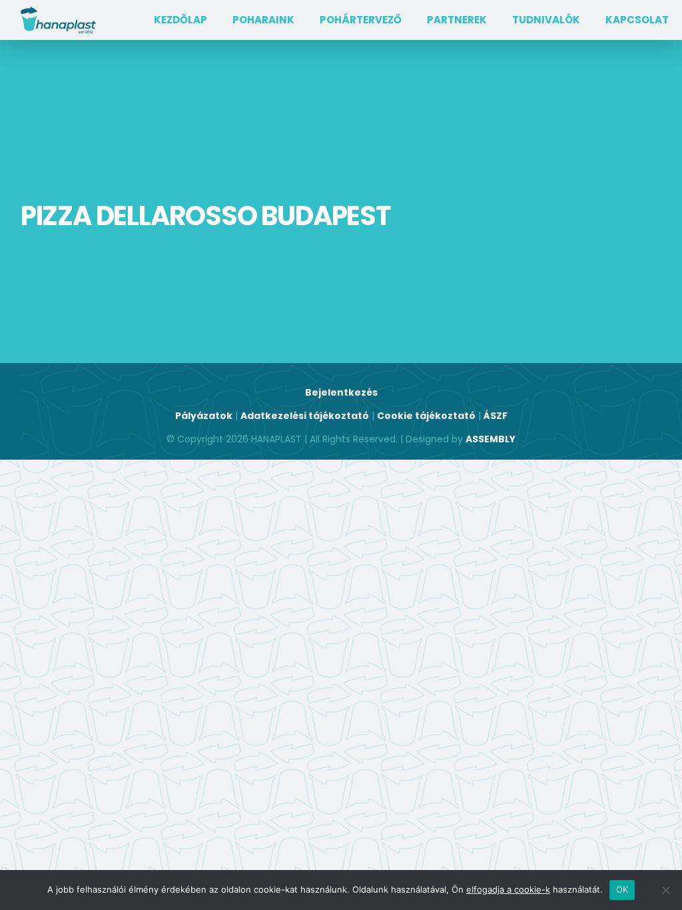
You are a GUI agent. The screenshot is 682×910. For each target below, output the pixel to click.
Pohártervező (361, 20)
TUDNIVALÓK (546, 20)
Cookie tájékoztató (426, 415)
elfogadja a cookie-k (508, 889)
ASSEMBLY (490, 439)
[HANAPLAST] (58, 20)
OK (622, 889)
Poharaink (263, 20)
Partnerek (457, 20)
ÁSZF (496, 415)
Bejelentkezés (341, 392)
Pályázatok (203, 415)
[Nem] (665, 890)
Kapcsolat (637, 20)
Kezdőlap (180, 20)
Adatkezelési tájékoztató (304, 415)
